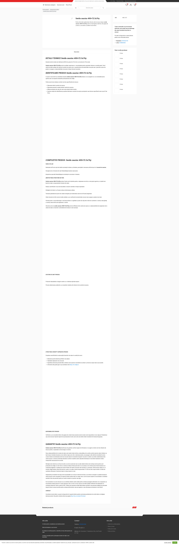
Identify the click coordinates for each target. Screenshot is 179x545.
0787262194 (125, 40)
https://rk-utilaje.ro (74, 364)
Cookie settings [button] (167, 542)
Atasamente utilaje (54, 9)
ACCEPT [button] (174, 542)
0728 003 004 (82, 524)
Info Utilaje (112, 1)
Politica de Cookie (112, 528)
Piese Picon (69, 5)
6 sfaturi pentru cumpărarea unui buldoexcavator (53, 524)
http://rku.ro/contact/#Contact (78, 496)
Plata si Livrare (111, 526)
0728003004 (122, 42)
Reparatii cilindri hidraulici (130, 1)
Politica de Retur (111, 531)
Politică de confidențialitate (114, 524)
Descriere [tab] (76, 52)
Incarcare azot (60, 5)
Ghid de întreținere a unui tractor (49, 527)
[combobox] (89, 8)
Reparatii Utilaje (120, 1)
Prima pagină (46, 9)
